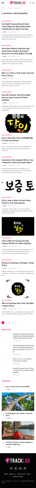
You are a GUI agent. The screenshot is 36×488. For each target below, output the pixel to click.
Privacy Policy (18, 476)
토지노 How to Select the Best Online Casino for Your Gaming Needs (16, 201)
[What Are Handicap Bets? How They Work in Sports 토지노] (18, 289)
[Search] (33, 3)
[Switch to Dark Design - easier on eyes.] (30, 3)
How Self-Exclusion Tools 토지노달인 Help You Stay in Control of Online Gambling (16, 97)
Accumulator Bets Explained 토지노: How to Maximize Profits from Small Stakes (17, 161)
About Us (12, 474)
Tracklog (8, 481)
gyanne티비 (26, 481)
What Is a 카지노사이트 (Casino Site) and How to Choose (18, 74)
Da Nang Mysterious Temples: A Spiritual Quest (19, 414)
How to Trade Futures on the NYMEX (18, 386)
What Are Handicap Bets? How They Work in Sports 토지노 (18, 304)
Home (6, 474)
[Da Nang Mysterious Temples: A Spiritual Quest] (18, 401)
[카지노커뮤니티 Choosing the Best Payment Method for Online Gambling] (18, 226)
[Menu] (3, 3)
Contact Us (21, 474)
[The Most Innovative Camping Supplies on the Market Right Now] (18, 430)
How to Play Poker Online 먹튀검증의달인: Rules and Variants (17, 139)
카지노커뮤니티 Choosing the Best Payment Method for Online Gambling (16, 242)
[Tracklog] (18, 3)
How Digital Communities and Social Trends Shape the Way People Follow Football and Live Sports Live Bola (16, 26)
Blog (28, 474)
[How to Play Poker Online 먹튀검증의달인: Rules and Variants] (18, 123)
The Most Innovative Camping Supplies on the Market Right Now (19, 443)
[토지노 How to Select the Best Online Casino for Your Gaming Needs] (18, 186)
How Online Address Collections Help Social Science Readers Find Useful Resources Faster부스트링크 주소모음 (17, 51)
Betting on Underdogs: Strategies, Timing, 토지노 (18, 264)
